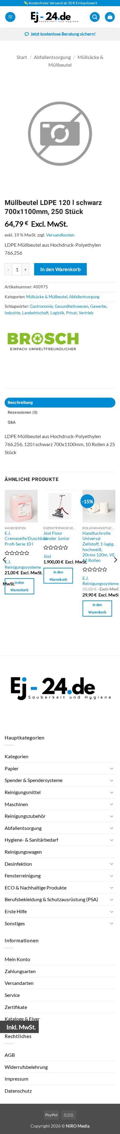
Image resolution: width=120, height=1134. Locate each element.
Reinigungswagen (23, 852)
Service (12, 995)
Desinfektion (18, 864)
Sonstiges (15, 923)
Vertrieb (86, 312)
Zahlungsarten (20, 971)
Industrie (12, 312)
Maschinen (16, 804)
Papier (11, 768)
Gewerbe (98, 306)
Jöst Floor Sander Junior (56, 536)
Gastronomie (41, 306)
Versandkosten (60, 234)
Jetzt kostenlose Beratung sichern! (63, 33)
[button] (10, 17)
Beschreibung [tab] (20, 402)
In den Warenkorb (60, 269)
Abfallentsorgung (52, 57)
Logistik (57, 312)
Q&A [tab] (12, 422)
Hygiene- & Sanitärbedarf (31, 840)
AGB (10, 1055)
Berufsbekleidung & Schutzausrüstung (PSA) (51, 899)
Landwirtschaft (35, 312)
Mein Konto (17, 959)
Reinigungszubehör (25, 816)
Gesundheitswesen (71, 306)
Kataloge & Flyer (22, 1019)
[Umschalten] (111, 768)
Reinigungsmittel (23, 792)
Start (22, 57)
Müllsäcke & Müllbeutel (46, 296)
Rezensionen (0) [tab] (23, 412)
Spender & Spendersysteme (33, 780)
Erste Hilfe (16, 911)
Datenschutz (18, 1091)
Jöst (47, 556)
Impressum (16, 1079)
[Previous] (5, 572)
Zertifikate (16, 1007)
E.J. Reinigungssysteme (23, 564)
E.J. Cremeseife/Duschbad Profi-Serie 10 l (26, 538)
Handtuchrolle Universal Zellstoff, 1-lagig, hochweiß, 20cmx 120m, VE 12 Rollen (98, 547)
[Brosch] (43, 341)
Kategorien (16, 756)
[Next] (115, 572)
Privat (71, 312)
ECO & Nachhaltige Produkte (35, 887)
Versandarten (19, 983)
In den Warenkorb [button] (19, 586)
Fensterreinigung (23, 875)
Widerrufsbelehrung (26, 1067)
